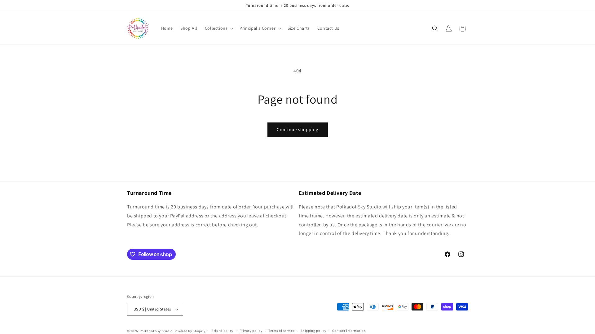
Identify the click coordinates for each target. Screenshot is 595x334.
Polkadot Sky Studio (156, 331)
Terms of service (281, 330)
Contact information (349, 330)
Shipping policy (313, 330)
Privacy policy (251, 330)
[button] (218, 28)
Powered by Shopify (189, 331)
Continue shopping (298, 129)
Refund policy (222, 330)
